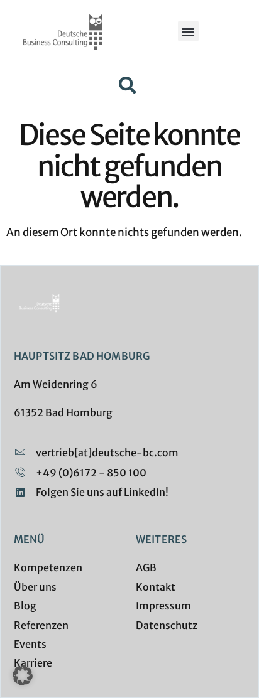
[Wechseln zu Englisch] (135, 95)
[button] (188, 31)
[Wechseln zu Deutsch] (135, 76)
